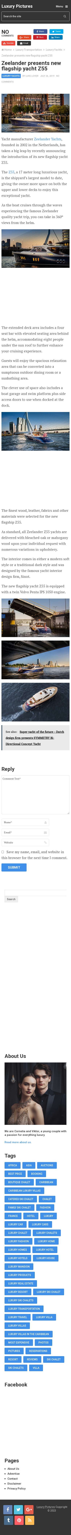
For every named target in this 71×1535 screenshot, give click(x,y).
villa (36, 1367)
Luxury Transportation (29, 49)
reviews (32, 1359)
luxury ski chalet (48, 1291)
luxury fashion (18, 1241)
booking (36, 1173)
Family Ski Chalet (19, 1207)
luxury (48, 1216)
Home (8, 49)
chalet (47, 1199)
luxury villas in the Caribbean (28, 1334)
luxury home (46, 1241)
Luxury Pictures (17, 6)
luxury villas (17, 1325)
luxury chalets (46, 1232)
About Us (13, 1468)
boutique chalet (19, 1182)
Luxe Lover (32, 76)
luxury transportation (24, 1308)
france (13, 1216)
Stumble (10, 43)
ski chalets (16, 1367)
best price (15, 1173)
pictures (14, 1351)
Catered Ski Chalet (20, 1199)
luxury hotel (45, 1249)
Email (25, 43)
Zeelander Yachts (47, 139)
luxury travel (17, 1317)
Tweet (58, 31)
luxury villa (44, 1317)
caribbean (46, 1182)
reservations (38, 1351)
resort (13, 1359)
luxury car (15, 1224)
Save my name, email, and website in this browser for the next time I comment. (34, 854)
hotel (31, 1216)
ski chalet (54, 1359)
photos (43, 1342)
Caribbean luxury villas (24, 1190)
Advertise (13, 1473)
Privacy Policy (16, 1488)
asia (29, 1165)
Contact (12, 1478)
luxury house (46, 1258)
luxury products (19, 1275)
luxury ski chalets (20, 1300)
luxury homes (17, 1249)
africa (12, 1165)
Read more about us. (18, 1142)
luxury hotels (17, 1258)
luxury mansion (19, 1266)
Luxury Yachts (54, 49)
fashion (45, 1207)
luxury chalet (17, 1232)
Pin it (41, 37)
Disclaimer (14, 1483)
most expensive (18, 1342)
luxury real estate (20, 1283)
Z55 (11, 172)
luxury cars (40, 1224)
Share (41, 31)
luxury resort (18, 1291)
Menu (59, 6)
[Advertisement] (35, 297)
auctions (47, 1165)
